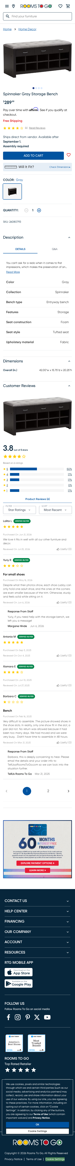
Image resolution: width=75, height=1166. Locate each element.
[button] (37, 469)
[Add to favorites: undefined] (68, 155)
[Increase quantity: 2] (39, 210)
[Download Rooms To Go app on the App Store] (18, 972)
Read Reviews (37, 128)
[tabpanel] (37, 301)
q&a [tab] (55, 249)
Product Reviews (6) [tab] (37, 499)
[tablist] (37, 249)
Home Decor (27, 29)
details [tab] (20, 249)
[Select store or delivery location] (13, 6)
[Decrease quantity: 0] (26, 210)
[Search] (6, 16)
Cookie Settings (55, 1159)
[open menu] (7, 6)
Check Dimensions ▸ (59, 167)
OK (37, 1124)
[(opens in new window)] (8, 1017)
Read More (13, 272)
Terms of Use (34, 1159)
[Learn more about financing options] (37, 872)
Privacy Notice (13, 1159)
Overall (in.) (10, 370)
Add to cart (33, 155)
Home (7, 29)
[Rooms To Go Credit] (37, 843)
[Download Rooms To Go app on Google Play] (18, 983)
